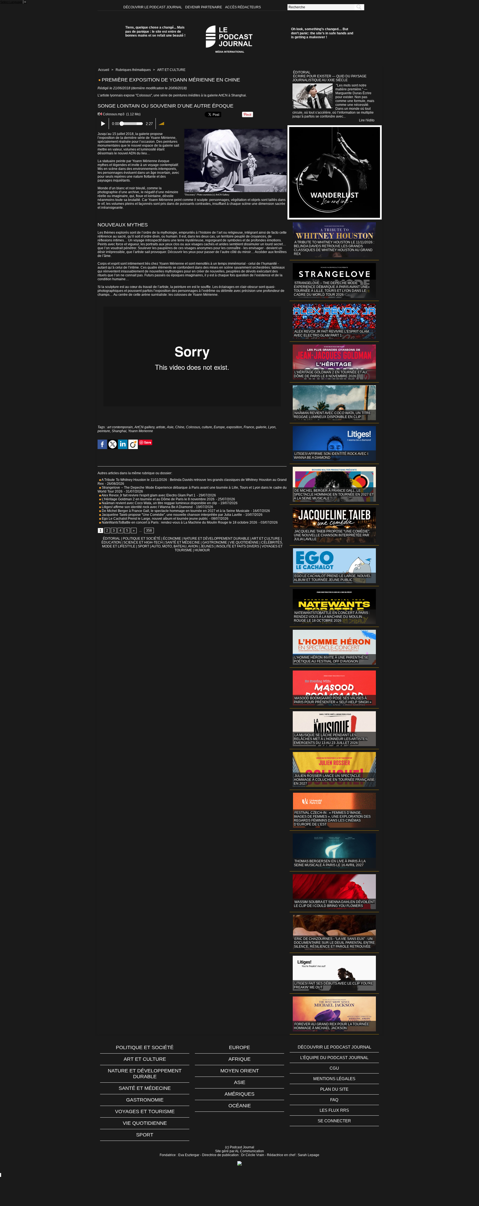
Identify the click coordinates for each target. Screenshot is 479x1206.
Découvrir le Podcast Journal (153, 7)
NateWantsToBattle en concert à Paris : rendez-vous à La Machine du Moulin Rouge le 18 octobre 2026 (179, 522)
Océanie (239, 1105)
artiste (160, 427)
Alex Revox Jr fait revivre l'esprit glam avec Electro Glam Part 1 (148, 495)
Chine (179, 427)
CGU (334, 1068)
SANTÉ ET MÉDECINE (182, 542)
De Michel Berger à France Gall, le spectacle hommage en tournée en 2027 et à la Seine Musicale (175, 511)
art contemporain (120, 427)
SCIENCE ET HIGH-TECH (143, 542)
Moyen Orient (239, 1071)
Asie (170, 427)
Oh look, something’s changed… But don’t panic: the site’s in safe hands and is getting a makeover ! (322, 33)
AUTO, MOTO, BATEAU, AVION (174, 546)
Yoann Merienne (140, 431)
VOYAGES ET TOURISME (145, 1111)
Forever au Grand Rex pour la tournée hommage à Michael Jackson (331, 1026)
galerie (261, 427)
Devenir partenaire (204, 7)
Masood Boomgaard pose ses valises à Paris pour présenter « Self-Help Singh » (332, 700)
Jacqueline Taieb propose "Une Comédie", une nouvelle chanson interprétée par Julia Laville (171, 515)
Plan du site (334, 1089)
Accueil (103, 70)
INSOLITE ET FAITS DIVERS (237, 546)
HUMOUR (202, 550)
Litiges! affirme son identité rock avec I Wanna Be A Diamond (147, 507)
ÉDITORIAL (111, 538)
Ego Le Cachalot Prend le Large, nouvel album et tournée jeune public (154, 519)
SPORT (143, 546)
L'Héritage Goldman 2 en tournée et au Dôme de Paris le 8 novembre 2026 (158, 499)
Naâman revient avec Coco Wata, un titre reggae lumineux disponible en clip (159, 503)
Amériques (239, 1094)
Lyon (272, 427)
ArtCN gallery (144, 427)
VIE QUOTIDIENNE (244, 542)
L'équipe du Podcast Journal (334, 1057)
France (249, 427)
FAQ (334, 1099)
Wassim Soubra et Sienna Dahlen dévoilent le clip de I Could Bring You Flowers (334, 904)
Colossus (193, 427)
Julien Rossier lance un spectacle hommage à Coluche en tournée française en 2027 (334, 780)
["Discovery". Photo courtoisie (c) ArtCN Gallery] (235, 130)
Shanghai (119, 431)
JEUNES (207, 546)
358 (149, 530)
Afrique (239, 1059)
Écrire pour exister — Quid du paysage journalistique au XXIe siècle (329, 78)
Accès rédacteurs (243, 7)
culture (207, 427)
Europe (219, 427)
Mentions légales (334, 1078)
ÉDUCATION (111, 542)
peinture (104, 431)
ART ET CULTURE (171, 70)
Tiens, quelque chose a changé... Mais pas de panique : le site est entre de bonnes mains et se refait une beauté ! (155, 31)
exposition (234, 427)
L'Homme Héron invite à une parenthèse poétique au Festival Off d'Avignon (331, 659)
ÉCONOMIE (172, 538)
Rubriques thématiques (133, 70)
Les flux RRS (334, 1110)
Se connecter (334, 1120)
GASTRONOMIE (214, 542)
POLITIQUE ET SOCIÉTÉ (141, 538)
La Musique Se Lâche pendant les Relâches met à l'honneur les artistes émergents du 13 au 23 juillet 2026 (330, 739)
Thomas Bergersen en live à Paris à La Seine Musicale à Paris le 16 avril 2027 (330, 863)
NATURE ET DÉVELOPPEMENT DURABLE (216, 538)
